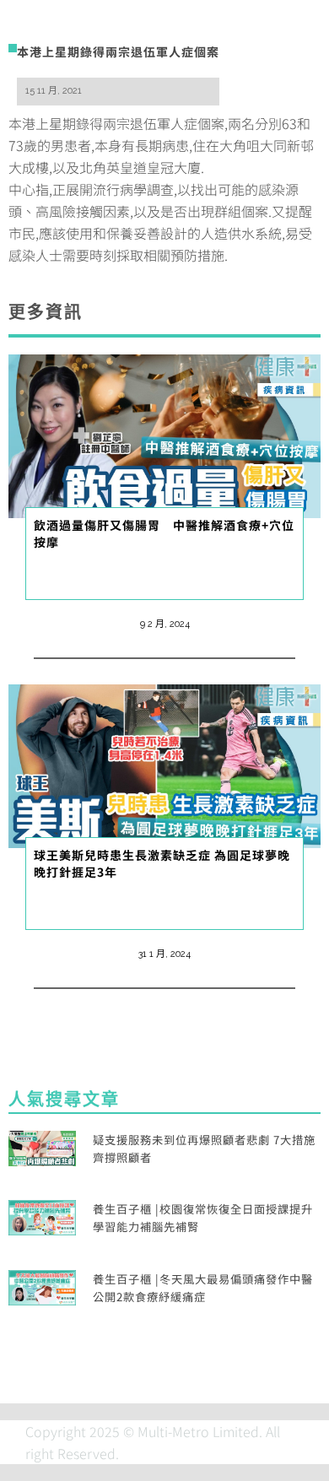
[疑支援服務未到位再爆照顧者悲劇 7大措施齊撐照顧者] (42, 1146)
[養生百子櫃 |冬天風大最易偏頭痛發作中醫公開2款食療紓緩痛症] (42, 1285)
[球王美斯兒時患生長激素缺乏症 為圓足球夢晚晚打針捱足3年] (164, 764)
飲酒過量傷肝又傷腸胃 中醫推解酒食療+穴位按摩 (164, 533)
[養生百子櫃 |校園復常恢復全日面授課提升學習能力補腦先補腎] (42, 1216)
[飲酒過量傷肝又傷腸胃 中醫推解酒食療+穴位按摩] (164, 434)
